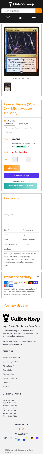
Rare (25, 235)
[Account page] (20, 18)
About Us (6, 386)
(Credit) (20, 185)
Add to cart (12, 168)
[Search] (38, 10)
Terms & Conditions (10, 378)
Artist (6, 239)
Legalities (7, 249)
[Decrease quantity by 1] (14, 159)
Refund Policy (8, 370)
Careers (5, 382)
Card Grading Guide (9, 362)
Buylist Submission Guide (12, 358)
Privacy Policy (7, 366)
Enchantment (28, 230)
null (24, 244)
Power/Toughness (10, 244)
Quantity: (7, 159)
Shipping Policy (8, 374)
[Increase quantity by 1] (28, 159)
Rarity (6, 235)
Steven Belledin (29, 240)
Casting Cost (8, 215)
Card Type (7, 230)
